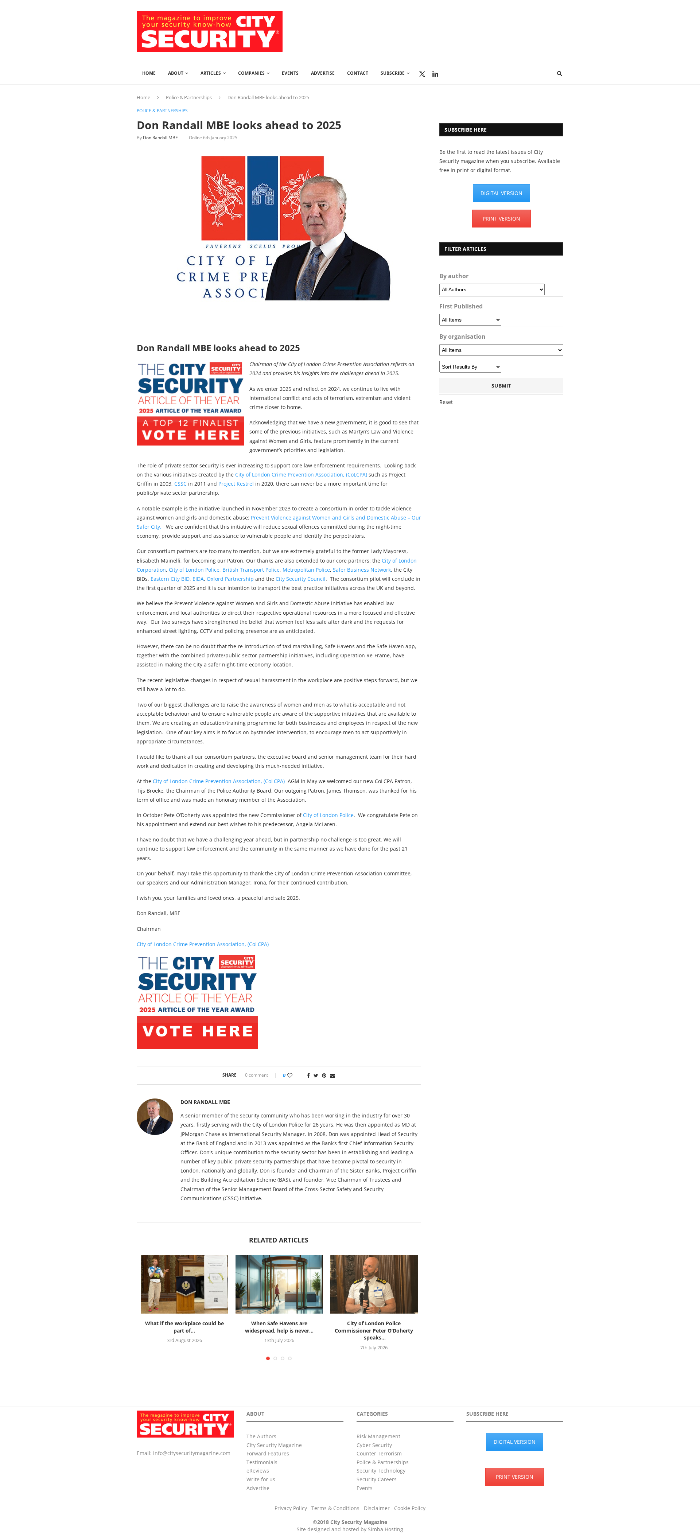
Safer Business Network (362, 569)
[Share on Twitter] (316, 1075)
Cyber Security (374, 1445)
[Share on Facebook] (308, 1075)
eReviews (257, 1470)
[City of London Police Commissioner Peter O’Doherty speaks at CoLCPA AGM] (374, 1284)
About (175, 73)
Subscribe (393, 73)
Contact (357, 73)
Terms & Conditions (335, 1508)
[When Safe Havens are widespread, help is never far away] (279, 1284)
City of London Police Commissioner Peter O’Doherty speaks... (374, 1330)
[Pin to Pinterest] (324, 1075)
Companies (251, 73)
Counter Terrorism (379, 1453)
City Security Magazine (274, 1445)
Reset (446, 401)
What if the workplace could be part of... (184, 1327)
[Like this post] (294, 1075)
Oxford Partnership (230, 578)
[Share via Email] (332, 1075)
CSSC (180, 483)
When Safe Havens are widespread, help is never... (279, 1327)
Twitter (422, 74)
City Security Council (301, 578)
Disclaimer (377, 1508)
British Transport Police (251, 569)
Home (149, 73)
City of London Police (194, 569)
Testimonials (261, 1462)
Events (290, 73)
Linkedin (435, 74)
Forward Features (267, 1453)
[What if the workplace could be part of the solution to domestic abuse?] (184, 1284)
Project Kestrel (236, 483)
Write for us (260, 1479)
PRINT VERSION (501, 218)
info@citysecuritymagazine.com (191, 1453)
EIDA (198, 578)
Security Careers (377, 1479)
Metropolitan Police (306, 569)
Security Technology (381, 1470)
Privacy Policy (291, 1508)
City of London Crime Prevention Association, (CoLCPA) (301, 474)
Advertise (323, 73)
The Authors (261, 1436)
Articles (211, 73)
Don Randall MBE (160, 138)
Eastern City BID (169, 578)
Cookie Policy (409, 1508)
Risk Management (378, 1436)
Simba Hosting (385, 1529)
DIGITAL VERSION (501, 193)
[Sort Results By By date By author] (470, 367)
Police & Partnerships (189, 97)
